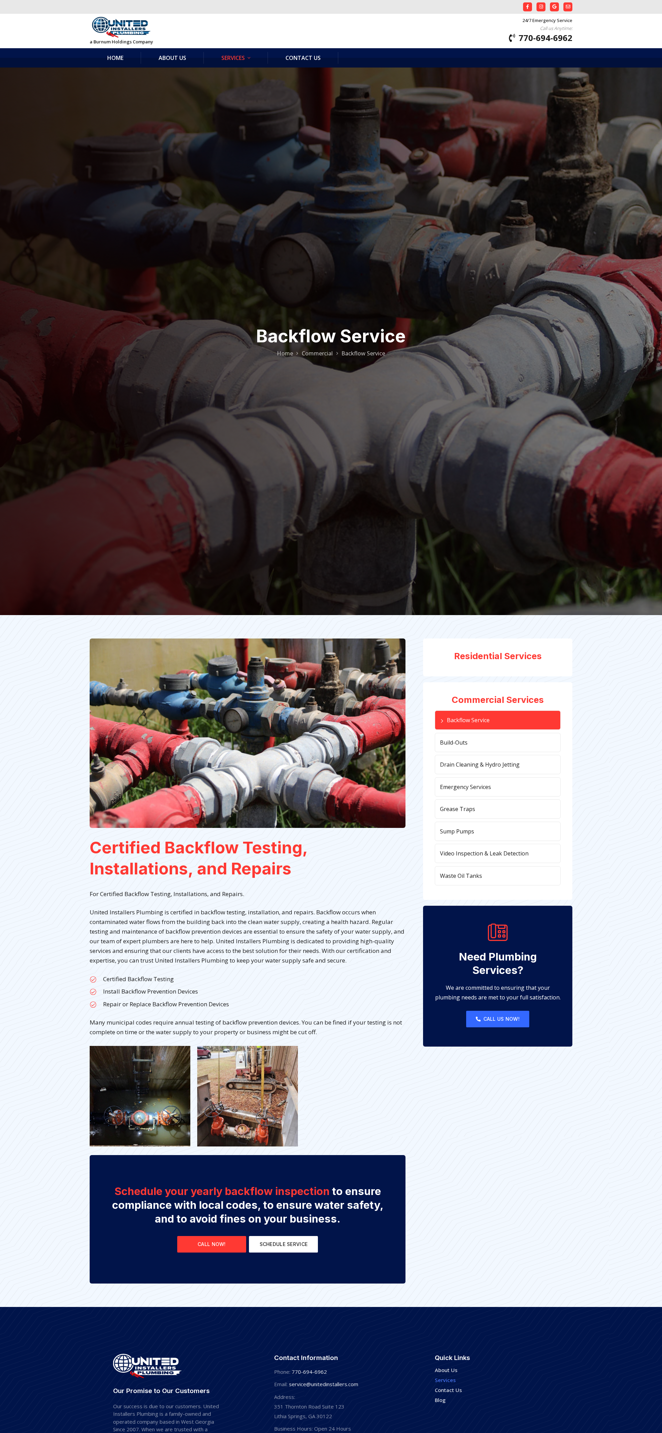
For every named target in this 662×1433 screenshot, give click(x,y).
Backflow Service (468, 720)
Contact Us (448, 1390)
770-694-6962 (309, 1371)
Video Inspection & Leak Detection (484, 853)
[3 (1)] (140, 1096)
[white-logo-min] (147, 1366)
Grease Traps (457, 809)
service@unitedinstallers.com (323, 1384)
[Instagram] (540, 6)
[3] (247, 1096)
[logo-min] (121, 27)
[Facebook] (527, 6)
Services (445, 1380)
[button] (249, 58)
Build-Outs (454, 742)
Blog (440, 1399)
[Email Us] (567, 6)
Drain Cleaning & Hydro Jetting (480, 764)
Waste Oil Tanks (461, 876)
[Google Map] (554, 6)
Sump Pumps (457, 831)
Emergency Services (465, 787)
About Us (446, 1370)
